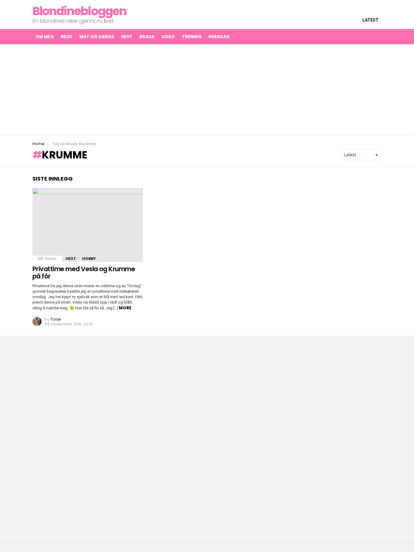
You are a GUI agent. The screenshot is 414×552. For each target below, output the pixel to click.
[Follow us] (351, 36)
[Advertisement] (207, 89)
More (125, 308)
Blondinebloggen (79, 11)
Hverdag (219, 37)
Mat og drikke (96, 37)
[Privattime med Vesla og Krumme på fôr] (87, 225)
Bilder (146, 37)
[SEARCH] (364, 36)
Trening (192, 37)
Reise (66, 37)
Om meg (44, 37)
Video (168, 37)
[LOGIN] (377, 36)
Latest (370, 20)
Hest (126, 37)
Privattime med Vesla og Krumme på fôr (83, 272)
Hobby (89, 258)
